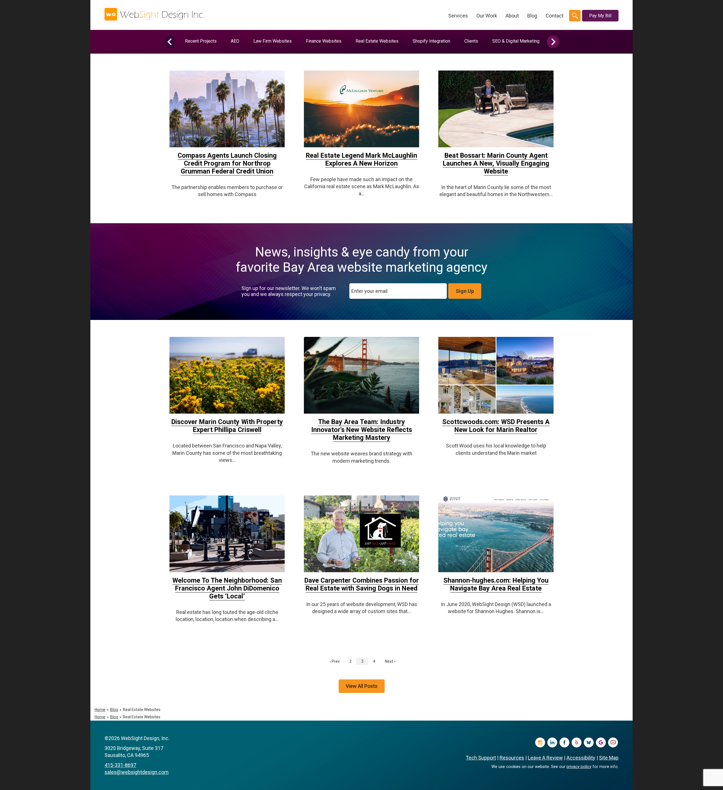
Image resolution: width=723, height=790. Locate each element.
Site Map (609, 758)
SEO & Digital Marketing (515, 41)
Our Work (486, 16)
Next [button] (553, 41)
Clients (471, 41)
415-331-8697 (120, 765)
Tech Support (481, 758)
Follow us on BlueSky (589, 742)
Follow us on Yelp (577, 742)
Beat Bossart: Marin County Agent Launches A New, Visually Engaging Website (496, 163)
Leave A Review (545, 758)
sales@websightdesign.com (136, 772)
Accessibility (581, 758)
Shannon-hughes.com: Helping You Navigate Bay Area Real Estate (495, 584)
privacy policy (579, 766)
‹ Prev (335, 661)
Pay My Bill (600, 15)
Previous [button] (170, 41)
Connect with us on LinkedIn (552, 742)
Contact (554, 16)
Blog (532, 16)
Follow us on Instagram (540, 742)
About (512, 16)
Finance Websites (323, 41)
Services (458, 16)
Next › (390, 661)
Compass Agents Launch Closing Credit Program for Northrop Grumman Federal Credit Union (227, 163)
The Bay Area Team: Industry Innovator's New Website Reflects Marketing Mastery (361, 430)
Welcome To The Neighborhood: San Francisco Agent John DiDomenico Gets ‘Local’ (227, 588)
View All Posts (362, 686)
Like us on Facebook (564, 742)
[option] (201, 41)
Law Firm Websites (272, 41)
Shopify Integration (431, 41)
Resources (512, 758)
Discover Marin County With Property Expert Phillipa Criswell (227, 426)
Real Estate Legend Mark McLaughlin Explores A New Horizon (361, 159)
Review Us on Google (601, 742)
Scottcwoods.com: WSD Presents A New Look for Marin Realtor (496, 426)
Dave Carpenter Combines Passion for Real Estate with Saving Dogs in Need (361, 584)
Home (100, 709)
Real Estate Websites (377, 41)
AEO (235, 41)
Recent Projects (201, 41)
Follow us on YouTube (613, 742)
